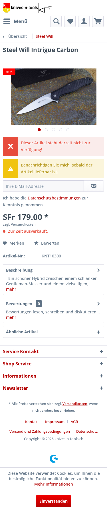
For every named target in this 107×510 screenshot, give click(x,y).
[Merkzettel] (70, 21)
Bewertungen (19, 303)
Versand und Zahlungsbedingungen (39, 431)
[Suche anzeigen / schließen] (56, 21)
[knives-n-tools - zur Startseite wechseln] (27, 8)
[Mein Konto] (84, 21)
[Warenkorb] (98, 21)
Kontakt (32, 421)
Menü (20, 21)
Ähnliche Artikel (22, 331)
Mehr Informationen (53, 484)
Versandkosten (74, 403)
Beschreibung (19, 270)
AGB (74, 421)
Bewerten (49, 243)
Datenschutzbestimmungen (54, 198)
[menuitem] (15, 21)
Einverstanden (53, 501)
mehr (11, 289)
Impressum (54, 421)
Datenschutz (87, 431)
